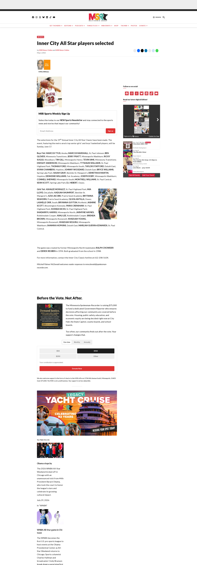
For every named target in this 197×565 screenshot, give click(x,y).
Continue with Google (100, 291)
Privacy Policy (66, 308)
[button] (98, 282)
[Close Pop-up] (137, 275)
